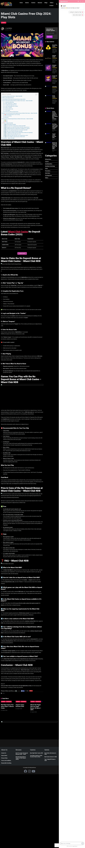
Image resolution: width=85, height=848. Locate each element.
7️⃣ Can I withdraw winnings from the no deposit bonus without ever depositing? (19, 132)
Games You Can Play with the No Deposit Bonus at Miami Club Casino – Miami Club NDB (20, 113)
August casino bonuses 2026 (20, 705)
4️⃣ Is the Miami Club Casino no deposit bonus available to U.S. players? (17, 128)
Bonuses (40, 2)
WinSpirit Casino (54, 66)
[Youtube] (33, 771)
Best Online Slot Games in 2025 (50, 753)
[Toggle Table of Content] (35, 94)
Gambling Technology (50, 166)
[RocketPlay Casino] (48, 50)
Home (21, 2)
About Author (4, 755)
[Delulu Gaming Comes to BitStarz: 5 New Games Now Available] (48, 111)
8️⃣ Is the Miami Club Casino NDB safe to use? (13, 133)
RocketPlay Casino (54, 45)
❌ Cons (6, 121)
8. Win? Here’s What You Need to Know (11, 111)
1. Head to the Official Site (9, 102)
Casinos (33, 2)
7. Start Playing (7, 110)
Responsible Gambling (6, 763)
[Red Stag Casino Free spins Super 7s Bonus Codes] (48, 123)
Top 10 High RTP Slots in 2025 (49, 760)
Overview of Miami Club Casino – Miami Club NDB (12, 96)
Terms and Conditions (6, 760)
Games (27, 2)
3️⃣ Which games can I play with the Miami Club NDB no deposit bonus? (17, 127)
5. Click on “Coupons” (8, 107)
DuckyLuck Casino (54, 76)
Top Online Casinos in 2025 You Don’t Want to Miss (36, 756)
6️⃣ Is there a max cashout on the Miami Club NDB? (13, 131)
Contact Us (3, 753)
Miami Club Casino (18, 231)
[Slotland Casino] (48, 61)
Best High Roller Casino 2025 (36, 753)
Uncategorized (48, 175)
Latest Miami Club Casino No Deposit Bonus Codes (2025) (14, 99)
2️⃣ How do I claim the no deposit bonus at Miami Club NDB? (15, 125)
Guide (46, 168)
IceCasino (54, 86)
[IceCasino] (47, 85)
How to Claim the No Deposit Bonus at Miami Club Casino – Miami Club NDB (17, 100)
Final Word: (6, 117)
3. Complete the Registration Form (11, 104)
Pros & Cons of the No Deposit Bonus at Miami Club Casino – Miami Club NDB (18, 118)
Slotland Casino (54, 56)
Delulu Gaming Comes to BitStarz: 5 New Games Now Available (55, 115)
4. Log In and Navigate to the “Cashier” (11, 106)
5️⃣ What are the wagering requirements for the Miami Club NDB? (16, 129)
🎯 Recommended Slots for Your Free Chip (12, 114)
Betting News (48, 159)
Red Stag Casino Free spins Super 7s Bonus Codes (7, 706)
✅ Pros (6, 120)
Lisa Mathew (9, 28)
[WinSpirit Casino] (48, 70)
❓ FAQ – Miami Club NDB (8, 123)
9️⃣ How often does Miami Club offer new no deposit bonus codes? (16, 135)
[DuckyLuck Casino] (48, 81)
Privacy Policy (4, 758)
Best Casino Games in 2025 (50, 756)
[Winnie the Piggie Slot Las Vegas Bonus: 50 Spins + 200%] (48, 142)
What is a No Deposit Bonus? (8, 97)
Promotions (9, 701)
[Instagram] (29, 771)
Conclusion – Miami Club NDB (8, 138)
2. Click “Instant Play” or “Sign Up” (11, 103)
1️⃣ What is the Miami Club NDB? (10, 124)
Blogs (46, 2)
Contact (51, 5)
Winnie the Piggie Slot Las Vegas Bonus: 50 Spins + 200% (35, 707)
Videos (51, 2)
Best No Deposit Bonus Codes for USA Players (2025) (21, 758)
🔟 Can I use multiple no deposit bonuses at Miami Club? (15, 136)
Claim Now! (22, 253)
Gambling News (48, 163)
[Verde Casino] (48, 95)
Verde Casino (53, 96)
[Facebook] (25, 771)
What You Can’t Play (8, 115)
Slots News (47, 173)
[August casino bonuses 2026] (48, 133)
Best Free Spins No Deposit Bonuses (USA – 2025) (22, 753)
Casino (3, 693)
